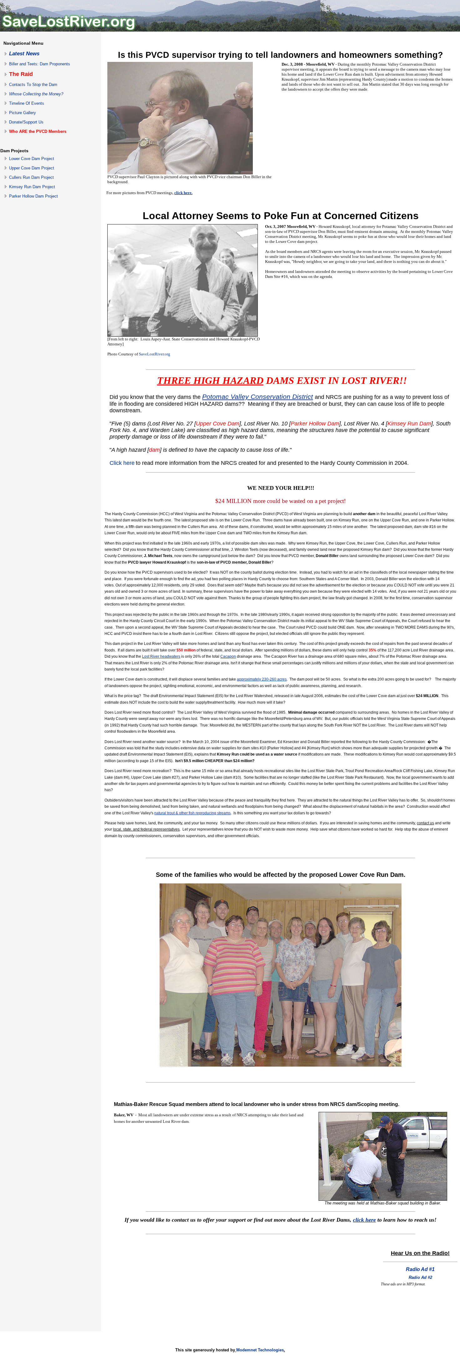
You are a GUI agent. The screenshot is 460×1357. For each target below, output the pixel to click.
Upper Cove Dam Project (31, 168)
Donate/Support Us (26, 122)
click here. (183, 192)
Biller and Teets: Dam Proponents (39, 64)
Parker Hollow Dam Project (33, 196)
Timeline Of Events (26, 103)
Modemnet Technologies (260, 1350)
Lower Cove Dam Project (31, 158)
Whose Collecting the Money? (36, 94)
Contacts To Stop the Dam (33, 84)
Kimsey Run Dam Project (32, 186)
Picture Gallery (22, 112)
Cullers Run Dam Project (31, 177)
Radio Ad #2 (420, 1277)
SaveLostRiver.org (154, 354)
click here (364, 1220)
